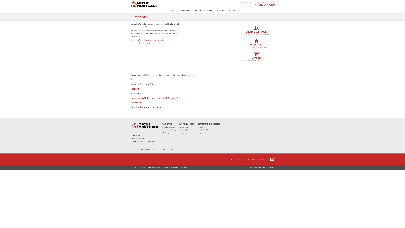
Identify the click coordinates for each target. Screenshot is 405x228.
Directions (256, 46)
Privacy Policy (183, 167)
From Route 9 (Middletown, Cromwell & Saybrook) (154, 98)
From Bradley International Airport (146, 107)
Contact (233, 11)
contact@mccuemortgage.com (146, 141)
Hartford (134, 89)
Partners (221, 11)
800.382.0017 (266, 5)
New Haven (135, 103)
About (171, 11)
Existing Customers (203, 11)
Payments (256, 59)
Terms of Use (175, 167)
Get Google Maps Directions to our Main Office (147, 40)
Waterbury (135, 93)
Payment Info (184, 11)
